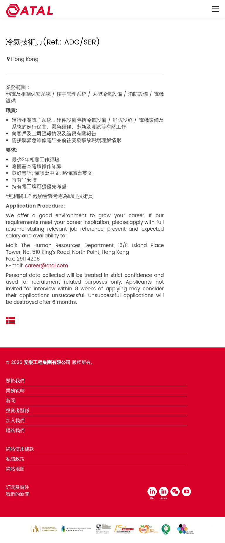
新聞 (10, 401)
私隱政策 (15, 459)
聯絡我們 (15, 430)
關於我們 (15, 381)
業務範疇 (15, 391)
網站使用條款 (20, 449)
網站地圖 (15, 469)
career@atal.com (46, 266)
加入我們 (15, 420)
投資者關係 (17, 410)
